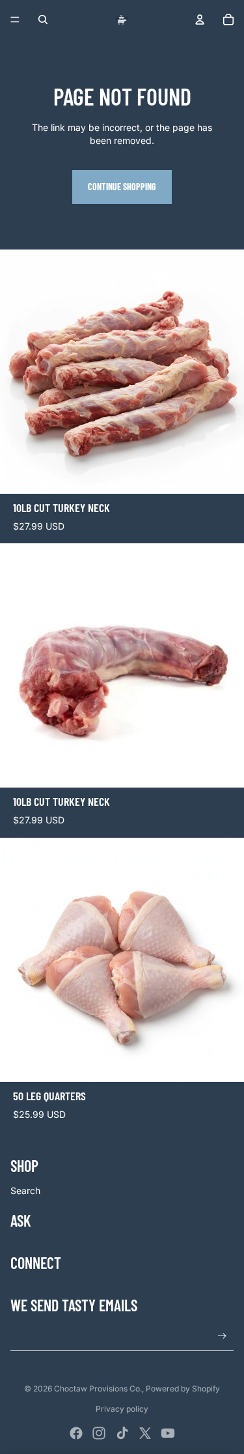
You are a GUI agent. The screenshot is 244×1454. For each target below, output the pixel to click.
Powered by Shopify (183, 1388)
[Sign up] (222, 1336)
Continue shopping (122, 186)
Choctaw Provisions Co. (98, 1388)
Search (25, 1190)
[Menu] (15, 20)
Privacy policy (122, 1409)
